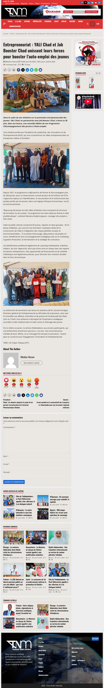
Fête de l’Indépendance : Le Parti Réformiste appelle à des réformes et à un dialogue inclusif (8, 500)
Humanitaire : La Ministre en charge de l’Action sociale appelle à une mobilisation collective (35, 551)
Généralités (37, 21)
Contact (54, 3)
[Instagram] (99, 2)
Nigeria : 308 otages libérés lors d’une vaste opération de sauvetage (42, 513)
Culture (72, 21)
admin (6, 558)
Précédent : (18, 403)
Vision (31, 3)
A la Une (18, 21)
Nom (5, 456)
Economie (48, 21)
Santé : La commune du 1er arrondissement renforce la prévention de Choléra (36, 582)
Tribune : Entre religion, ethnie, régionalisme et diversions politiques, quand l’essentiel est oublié (8, 609)
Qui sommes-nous (12, 3)
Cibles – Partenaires (42, 3)
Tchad (10, 21)
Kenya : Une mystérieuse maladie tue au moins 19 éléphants (91, 82)
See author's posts (31, 363)
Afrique (27, 21)
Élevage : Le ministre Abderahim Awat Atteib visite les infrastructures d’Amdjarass (12, 551)
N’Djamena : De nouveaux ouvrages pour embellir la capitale (42, 500)
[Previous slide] (96, 73)
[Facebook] (81, 2)
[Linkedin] (88, 2)
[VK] (92, 2)
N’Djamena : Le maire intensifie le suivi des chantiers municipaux (8, 513)
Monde (80, 21)
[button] (4, 24)
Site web (6, 472)
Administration (15, 26)
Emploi (63, 21)
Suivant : (53, 403)
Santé (56, 21)
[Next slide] (99, 73)
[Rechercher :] (82, 639)
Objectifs (24, 3)
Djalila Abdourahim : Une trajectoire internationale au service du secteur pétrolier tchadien (58, 551)
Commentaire (9, 427)
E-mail (6, 464)
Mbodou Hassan (11, 62)
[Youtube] (95, 2)
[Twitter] (85, 2)
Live (97, 24)
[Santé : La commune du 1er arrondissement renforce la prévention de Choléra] (36, 570)
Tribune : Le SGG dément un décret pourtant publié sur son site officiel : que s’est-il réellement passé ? (13, 583)
